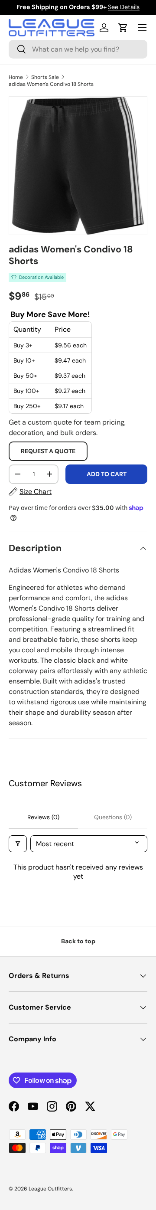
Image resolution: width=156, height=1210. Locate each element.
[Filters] (18, 843)
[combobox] (78, 49)
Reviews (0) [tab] (43, 817)
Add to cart (107, 474)
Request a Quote (48, 451)
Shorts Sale (45, 77)
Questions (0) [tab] (113, 817)
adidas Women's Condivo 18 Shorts (51, 84)
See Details (124, 7)
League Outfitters (50, 1188)
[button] (123, 27)
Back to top (78, 941)
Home (16, 77)
